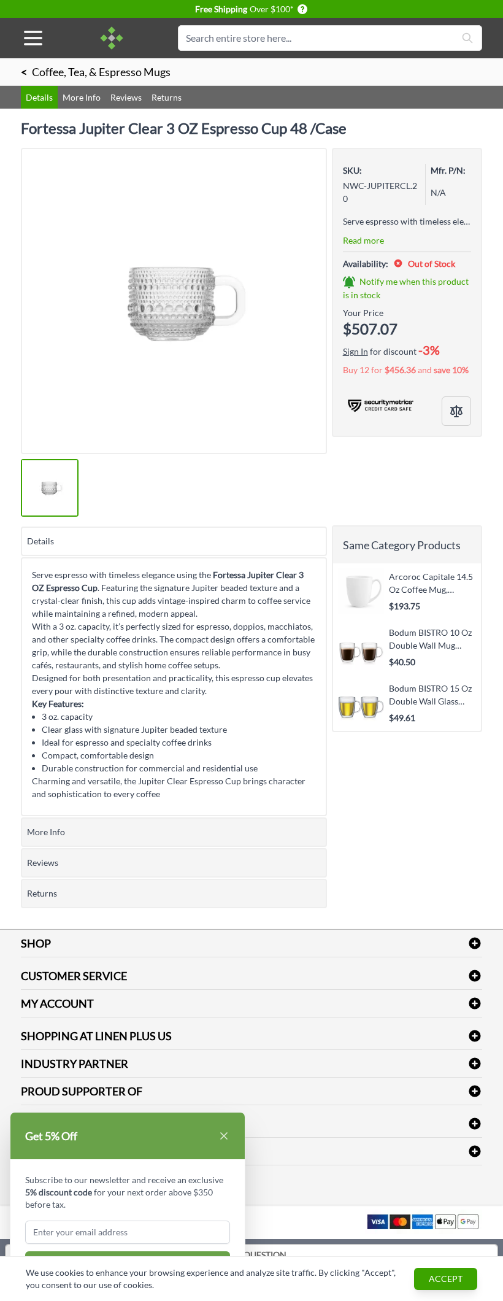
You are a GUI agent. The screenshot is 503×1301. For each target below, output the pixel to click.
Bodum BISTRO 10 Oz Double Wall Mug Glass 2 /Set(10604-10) (432, 638)
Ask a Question (251, 1254)
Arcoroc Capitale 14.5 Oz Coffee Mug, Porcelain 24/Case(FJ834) (431, 583)
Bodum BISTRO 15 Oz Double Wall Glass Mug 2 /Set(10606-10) (430, 694)
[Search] (467, 38)
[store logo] (111, 38)
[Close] (224, 1136)
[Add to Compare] (456, 411)
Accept (446, 1278)
